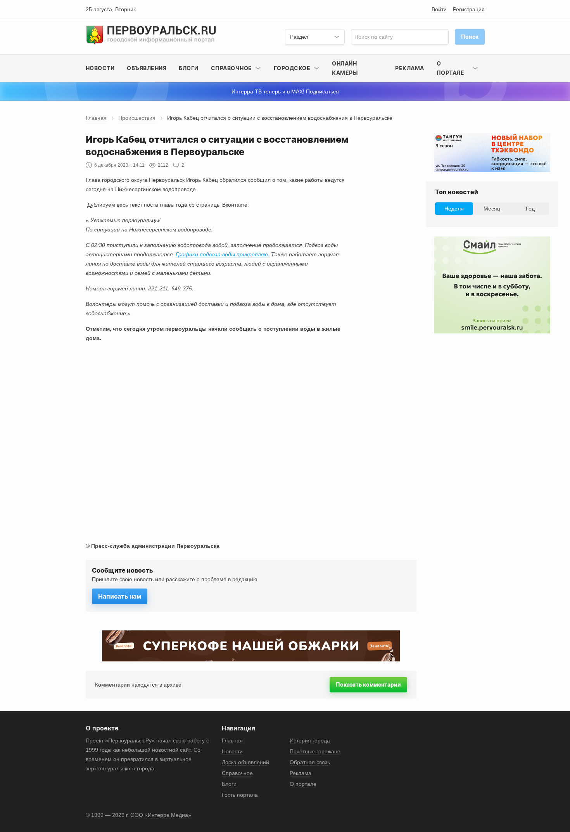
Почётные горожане (315, 751)
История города (310, 740)
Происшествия (136, 118)
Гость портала (240, 795)
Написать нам (119, 596)
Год (530, 208)
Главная (96, 118)
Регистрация (469, 9)
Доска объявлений (245, 762)
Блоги (189, 68)
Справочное (237, 773)
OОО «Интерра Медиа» (160, 815)
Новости (100, 68)
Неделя (454, 208)
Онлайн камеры (345, 68)
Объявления (146, 68)
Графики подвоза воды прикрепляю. (222, 254)
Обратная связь (310, 762)
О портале (303, 784)
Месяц (492, 208)
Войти (439, 9)
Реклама (409, 68)
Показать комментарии (368, 684)
